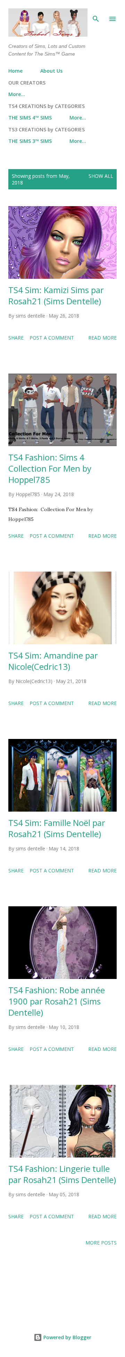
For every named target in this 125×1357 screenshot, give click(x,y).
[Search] (96, 12)
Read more (102, 337)
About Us (51, 70)
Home (15, 70)
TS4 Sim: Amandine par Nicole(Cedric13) (53, 661)
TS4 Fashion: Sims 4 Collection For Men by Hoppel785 (49, 468)
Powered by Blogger (66, 1337)
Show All (101, 176)
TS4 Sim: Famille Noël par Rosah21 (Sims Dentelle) (56, 828)
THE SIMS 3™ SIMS (30, 141)
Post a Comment (52, 337)
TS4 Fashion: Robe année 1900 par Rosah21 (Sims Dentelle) (56, 1001)
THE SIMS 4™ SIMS (30, 117)
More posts (101, 1242)
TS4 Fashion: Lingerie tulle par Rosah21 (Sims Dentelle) (62, 1174)
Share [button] (16, 337)
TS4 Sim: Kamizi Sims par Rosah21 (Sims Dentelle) (56, 295)
